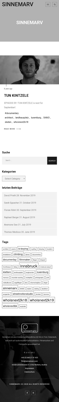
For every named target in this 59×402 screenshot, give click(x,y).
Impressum (29, 368)
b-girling (33, 249)
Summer (46, 294)
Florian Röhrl (10, 210)
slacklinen (45, 289)
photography (39, 277)
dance (28, 254)
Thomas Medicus (12, 232)
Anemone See (11, 224)
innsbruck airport (45, 267)
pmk (47, 277)
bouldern (50, 249)
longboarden (30, 272)
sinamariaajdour (35, 283)
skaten (8, 122)
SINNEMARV (17, 4)
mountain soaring (17, 277)
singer (46, 283)
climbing (18, 254)
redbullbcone (7, 283)
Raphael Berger (11, 217)
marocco (6, 277)
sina (26, 283)
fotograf (42, 260)
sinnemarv (10, 288)
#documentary (12, 113)
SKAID (46, 117)
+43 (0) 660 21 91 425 (29, 358)
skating (36, 289)
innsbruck (28, 266)
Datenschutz (30, 372)
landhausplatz (22, 117)
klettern (7, 272)
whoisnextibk (10, 306)
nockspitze (29, 277)
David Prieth (10, 195)
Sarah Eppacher (11, 202)
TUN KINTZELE (16, 95)
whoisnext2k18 (21, 122)
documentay (9, 259)
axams (13, 249)
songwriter (6, 294)
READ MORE (9, 129)
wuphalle (23, 306)
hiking (15, 267)
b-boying (23, 248)
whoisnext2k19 (42, 299)
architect (9, 117)
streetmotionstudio (23, 293)
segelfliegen (18, 283)
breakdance (7, 254)
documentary (36, 254)
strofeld (38, 294)
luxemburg (36, 117)
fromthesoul (7, 267)
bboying (41, 249)
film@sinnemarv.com (29, 361)
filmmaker (24, 259)
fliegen (35, 260)
